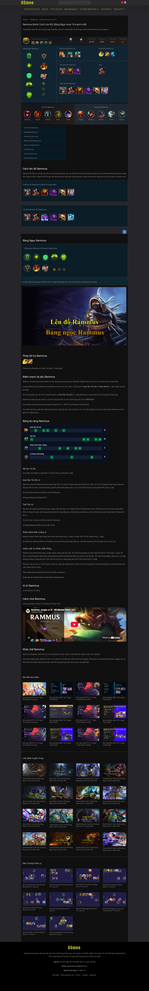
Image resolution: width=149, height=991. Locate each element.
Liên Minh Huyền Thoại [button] (88, 9)
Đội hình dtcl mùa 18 (32, 9)
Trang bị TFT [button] (118, 9)
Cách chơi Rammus (30, 154)
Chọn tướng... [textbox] (64, 3)
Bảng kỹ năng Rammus (32, 145)
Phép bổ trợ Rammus (31, 136)
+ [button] (124, 232)
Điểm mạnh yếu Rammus (32, 141)
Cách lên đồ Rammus (31, 128)
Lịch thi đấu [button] (105, 9)
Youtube (85, 975)
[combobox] (74, 3)
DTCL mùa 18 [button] (55, 9)
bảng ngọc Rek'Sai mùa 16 (43, 282)
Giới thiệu (56, 975)
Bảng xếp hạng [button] (70, 9)
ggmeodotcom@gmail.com (77, 966)
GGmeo (25, 19)
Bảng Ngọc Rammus (31, 132)
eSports (45, 9)
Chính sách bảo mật (67, 975)
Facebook (92, 975)
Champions (34, 19)
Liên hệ (77, 975)
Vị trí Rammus (28, 149)
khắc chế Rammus (84, 282)
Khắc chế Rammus (30, 158)
